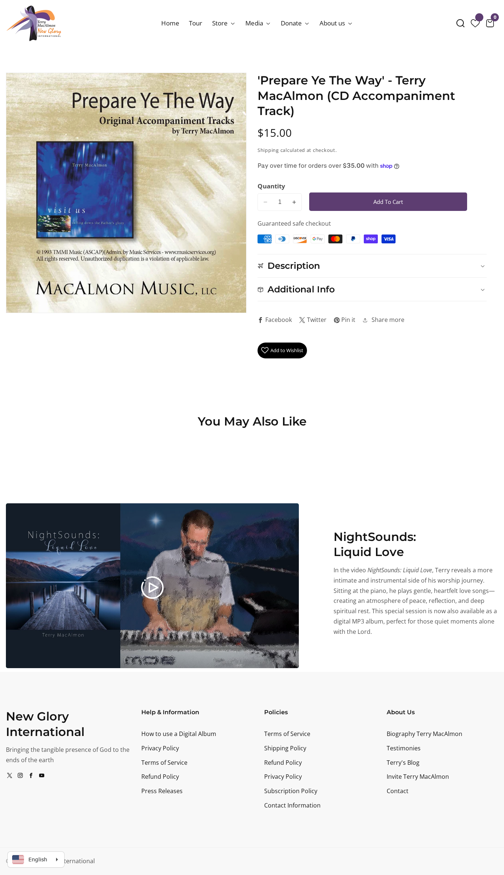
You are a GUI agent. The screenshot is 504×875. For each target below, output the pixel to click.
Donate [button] (292, 23)
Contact (397, 791)
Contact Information (292, 805)
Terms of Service (164, 762)
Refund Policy (160, 776)
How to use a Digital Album (178, 734)
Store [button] (220, 23)
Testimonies (404, 748)
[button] (460, 23)
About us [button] (333, 23)
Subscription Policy (290, 791)
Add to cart (388, 201)
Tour (195, 23)
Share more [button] (388, 320)
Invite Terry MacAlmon (418, 776)
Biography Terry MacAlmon (424, 734)
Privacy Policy (160, 748)
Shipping (268, 150)
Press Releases (162, 791)
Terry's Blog (403, 762)
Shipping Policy (285, 748)
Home (170, 23)
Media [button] (255, 23)
